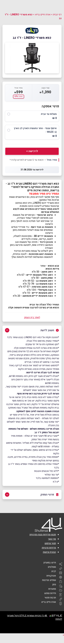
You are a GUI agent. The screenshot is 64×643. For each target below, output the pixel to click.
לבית (53, 571)
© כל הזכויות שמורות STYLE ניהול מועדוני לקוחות (34, 617)
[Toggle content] (7, 330)
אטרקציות (51, 575)
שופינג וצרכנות (49, 580)
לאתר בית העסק (32, 317)
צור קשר (52, 539)
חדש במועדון (49, 562)
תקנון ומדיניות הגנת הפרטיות (43, 534)
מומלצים (52, 567)
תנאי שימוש (50, 543)
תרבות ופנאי (50, 597)
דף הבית (57, 14)
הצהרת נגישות (49, 552)
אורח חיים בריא (42, 14)
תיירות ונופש (50, 593)
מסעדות (52, 589)
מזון (54, 584)
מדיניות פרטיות (49, 547)
